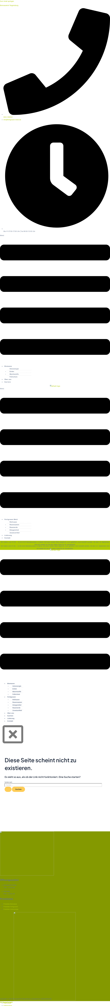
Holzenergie (14, 369)
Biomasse (8, 366)
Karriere (7, 382)
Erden (12, 371)
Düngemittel (14, 530)
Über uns (7, 379)
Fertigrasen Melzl (11, 519)
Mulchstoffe (14, 374)
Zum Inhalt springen (7, 1)
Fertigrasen (11, 697)
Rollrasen (13, 522)
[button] (55, 298)
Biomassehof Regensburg (9, 5)
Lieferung (8, 535)
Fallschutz (14, 377)
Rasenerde (14, 527)
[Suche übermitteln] (8, 789)
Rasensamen (14, 525)
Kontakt (7, 538)
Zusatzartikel (15, 533)
